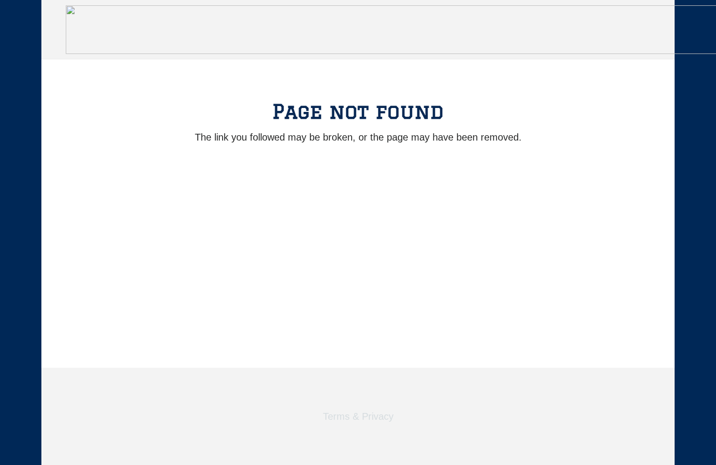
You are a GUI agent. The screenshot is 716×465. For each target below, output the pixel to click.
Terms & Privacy (358, 416)
